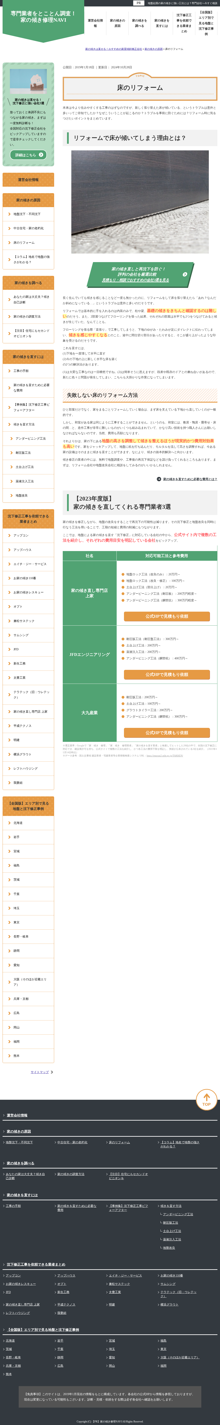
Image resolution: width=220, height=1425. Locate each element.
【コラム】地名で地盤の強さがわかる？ (32, 259)
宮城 (17, 851)
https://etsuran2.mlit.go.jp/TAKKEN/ (165, 755)
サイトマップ (40, 1072)
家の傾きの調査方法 (27, 316)
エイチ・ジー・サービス (30, 564)
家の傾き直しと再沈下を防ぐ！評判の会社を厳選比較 (136, 274)
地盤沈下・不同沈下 (27, 214)
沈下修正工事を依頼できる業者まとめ (28, 518)
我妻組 (18, 782)
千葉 (17, 894)
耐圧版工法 (23, 452)
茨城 (17, 879)
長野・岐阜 (21, 936)
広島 (17, 1013)
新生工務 (20, 663)
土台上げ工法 (25, 467)
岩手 (17, 837)
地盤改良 (22, 495)
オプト (18, 606)
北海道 (18, 823)
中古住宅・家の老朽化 (29, 228)
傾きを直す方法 (24, 424)
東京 (17, 922)
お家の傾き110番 (25, 578)
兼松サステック (24, 621)
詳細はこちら (25, 155)
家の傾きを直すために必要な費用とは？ (190, 479)
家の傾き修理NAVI (111, 1421)
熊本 (17, 1055)
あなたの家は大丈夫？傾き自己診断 (32, 299)
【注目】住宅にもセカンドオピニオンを (32, 333)
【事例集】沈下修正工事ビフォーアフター (32, 407)
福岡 (17, 1041)
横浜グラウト (23, 754)
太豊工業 (20, 677)
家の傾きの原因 (28, 200)
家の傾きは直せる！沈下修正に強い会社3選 (28, 101)
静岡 (17, 950)
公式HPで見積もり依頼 (167, 616)
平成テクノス (23, 725)
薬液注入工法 (25, 481)
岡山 (17, 1027)
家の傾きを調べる (28, 283)
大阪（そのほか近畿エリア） (30, 982)
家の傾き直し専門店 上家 (30, 711)
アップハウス (23, 549)
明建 (17, 740)
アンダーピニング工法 (31, 438)
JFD (16, 649)
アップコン (21, 535)
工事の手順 (21, 371)
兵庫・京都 (21, 998)
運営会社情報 (28, 180)
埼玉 (17, 908)
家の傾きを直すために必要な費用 (32, 387)
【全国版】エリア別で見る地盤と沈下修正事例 (28, 806)
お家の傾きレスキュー (29, 592)
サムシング (21, 635)
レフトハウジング (26, 768)
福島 (17, 865)
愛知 (17, 965)
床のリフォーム (24, 242)
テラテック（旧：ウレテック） (32, 694)
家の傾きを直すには (28, 357)
